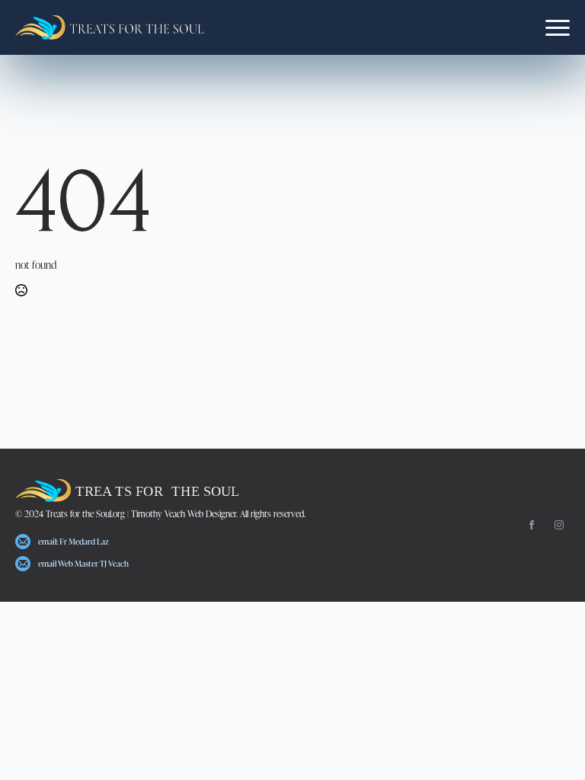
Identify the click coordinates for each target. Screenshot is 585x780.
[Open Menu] (557, 27)
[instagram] (559, 524)
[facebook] (531, 524)
